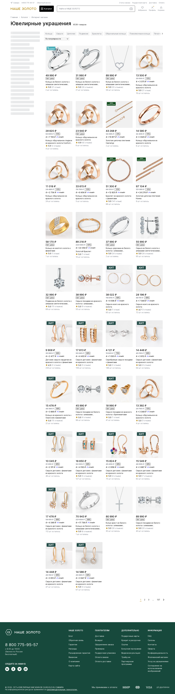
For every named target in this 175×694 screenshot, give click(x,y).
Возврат (99, 640)
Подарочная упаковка (105, 653)
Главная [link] (14, 17)
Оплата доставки (103, 661)
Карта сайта (74, 666)
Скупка (124, 644)
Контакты (152, 644)
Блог (71, 636)
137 (158, 600)
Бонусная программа (131, 649)
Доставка (153, 3)
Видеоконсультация (130, 653)
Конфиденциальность (158, 653)
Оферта (151, 649)
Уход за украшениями (158, 661)
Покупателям (102, 630)
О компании (74, 661)
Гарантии (73, 644)
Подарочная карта (139, 3)
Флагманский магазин (158, 657)
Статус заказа (124, 3)
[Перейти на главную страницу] (23, 9)
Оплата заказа (101, 657)
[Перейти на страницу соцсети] (8, 669)
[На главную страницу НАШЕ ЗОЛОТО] (22, 632)
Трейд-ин (125, 657)
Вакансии (73, 657)
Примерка (99, 649)
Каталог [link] (24, 17)
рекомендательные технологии (62, 689)
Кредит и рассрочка (131, 640)
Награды (73, 649)
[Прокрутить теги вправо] (161, 34)
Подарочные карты (130, 636)
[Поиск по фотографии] (131, 8)
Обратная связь (76, 640)
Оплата (161, 3)
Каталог (48, 8)
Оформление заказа (104, 644)
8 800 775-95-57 (28, 3)
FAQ (149, 636)
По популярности (53, 39)
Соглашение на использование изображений (155, 668)
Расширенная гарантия (79, 653)
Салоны (151, 640)
